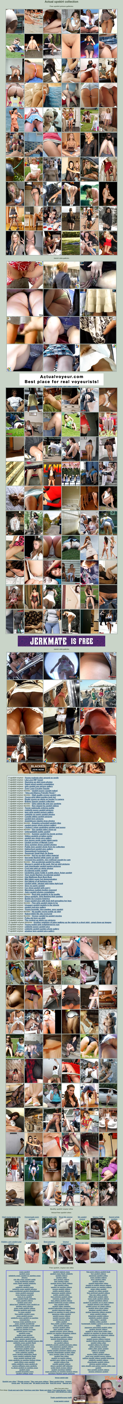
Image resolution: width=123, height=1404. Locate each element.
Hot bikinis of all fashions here (38, 881)
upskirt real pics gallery (35, 907)
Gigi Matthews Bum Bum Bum (38, 877)
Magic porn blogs (46, 1390)
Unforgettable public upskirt (37, 832)
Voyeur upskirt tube (61, 1378)
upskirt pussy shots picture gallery (40, 825)
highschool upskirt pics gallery (39, 849)
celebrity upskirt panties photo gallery (42, 929)
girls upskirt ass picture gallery (39, 786)
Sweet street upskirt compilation (39, 784)
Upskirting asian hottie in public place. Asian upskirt (48, 873)
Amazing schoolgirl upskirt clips (46, 823)
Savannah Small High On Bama (39, 853)
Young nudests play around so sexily (42, 778)
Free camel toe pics (59, 1390)
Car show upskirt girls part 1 (37, 888)
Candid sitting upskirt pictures (38, 817)
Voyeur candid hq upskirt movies (47, 916)
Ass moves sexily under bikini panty (41, 840)
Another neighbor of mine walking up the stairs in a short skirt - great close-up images (72, 922)
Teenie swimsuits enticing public (39, 808)
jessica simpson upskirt (98, 1322)
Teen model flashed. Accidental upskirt (42, 875)
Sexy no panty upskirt (35, 886)
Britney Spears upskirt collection (40, 801)
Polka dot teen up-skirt (35, 918)
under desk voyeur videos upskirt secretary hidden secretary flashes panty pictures (61, 1322)
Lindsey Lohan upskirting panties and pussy (45, 827)
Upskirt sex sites (9, 1381)
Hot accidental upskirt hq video (46, 862)
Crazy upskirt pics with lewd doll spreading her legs (48, 901)
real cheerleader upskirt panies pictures (43, 866)
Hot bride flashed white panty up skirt (42, 858)
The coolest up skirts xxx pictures (40, 920)
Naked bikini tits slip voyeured (38, 914)
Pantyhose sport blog (31, 1390)
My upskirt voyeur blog (41, 1383)
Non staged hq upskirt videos (45, 806)
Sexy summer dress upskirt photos (41, 845)
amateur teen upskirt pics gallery (39, 931)
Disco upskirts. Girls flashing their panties (44, 896)
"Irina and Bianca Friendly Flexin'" (40, 793)
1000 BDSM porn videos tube (66, 1392)
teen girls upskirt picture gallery (39, 812)
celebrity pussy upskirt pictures (39, 810)
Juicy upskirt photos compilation (40, 892)
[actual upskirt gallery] (108, 106)
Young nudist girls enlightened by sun (42, 925)
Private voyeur (24, 1381)
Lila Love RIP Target (34, 780)
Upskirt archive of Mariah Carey (39, 843)
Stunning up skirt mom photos (38, 782)
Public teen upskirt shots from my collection (45, 847)
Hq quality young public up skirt (46, 912)
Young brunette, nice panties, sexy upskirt (44, 909)
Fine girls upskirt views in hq (45, 903)
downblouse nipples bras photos (40, 821)
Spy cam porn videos (39, 1381)
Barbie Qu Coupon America (37, 899)
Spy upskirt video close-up (44, 830)
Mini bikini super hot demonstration (41, 879)
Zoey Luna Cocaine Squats (37, 789)
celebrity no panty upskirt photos (40, 814)
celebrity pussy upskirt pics (37, 927)
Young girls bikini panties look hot (40, 797)
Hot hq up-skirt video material (45, 855)
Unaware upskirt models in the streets (42, 905)
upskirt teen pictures (34, 819)
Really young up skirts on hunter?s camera (44, 799)
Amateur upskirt (71, 1381)
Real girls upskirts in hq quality (46, 894)
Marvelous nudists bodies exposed (41, 890)
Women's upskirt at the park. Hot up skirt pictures (47, 864)
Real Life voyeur (55, 1383)
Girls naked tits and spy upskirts (46, 804)
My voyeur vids (26, 1383)
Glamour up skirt (68, 1383)
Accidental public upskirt (36, 871)
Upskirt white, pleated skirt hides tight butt (44, 884)
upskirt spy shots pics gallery (38, 838)
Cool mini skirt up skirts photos (39, 868)
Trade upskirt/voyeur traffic (61, 1397)
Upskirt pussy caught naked (45, 791)
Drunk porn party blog (15, 1390)
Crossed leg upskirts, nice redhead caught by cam (48, 860)
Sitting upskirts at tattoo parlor (38, 836)
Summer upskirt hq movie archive (47, 834)
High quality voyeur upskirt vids (46, 795)
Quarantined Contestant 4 (36, 851)
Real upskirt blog (57, 1381)
